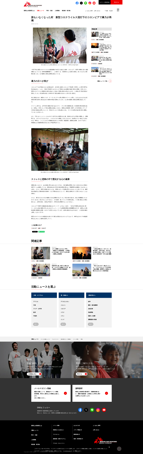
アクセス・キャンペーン (59, 443)
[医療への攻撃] (99, 316)
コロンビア (34, 228)
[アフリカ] (44, 301)
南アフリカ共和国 (95, 52)
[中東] (44, 305)
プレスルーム (56, 434)
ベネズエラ (94, 63)
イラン (93, 39)
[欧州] (44, 312)
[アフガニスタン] (71, 301)
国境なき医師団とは (29, 10)
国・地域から (64, 295)
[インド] (71, 319)
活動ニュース (34, 339)
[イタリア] (71, 308)
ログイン (104, 2)
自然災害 (100, 63)
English (111, 10)
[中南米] (44, 316)
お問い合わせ (97, 10)
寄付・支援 (49, 10)
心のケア (44, 228)
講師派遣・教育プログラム (59, 438)
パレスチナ (94, 76)
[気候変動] (99, 312)
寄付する (116, 2)
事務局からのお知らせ (58, 430)
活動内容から (91, 295)
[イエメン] (71, 305)
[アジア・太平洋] (44, 308)
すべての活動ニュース (45, 339)
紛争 (39, 228)
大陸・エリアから (38, 295)
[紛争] (99, 301)
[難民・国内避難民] (99, 305)
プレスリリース (55, 339)
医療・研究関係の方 (78, 438)
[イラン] (71, 316)
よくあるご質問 (89, 10)
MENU (118, 10)
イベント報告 (75, 339)
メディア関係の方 (78, 430)
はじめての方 (77, 425)
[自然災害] (99, 308)
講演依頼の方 (77, 434)
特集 (82, 339)
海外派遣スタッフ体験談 (66, 339)
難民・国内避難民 (100, 39)
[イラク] (71, 312)
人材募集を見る (32, 374)
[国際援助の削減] (99, 319)
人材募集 (57, 10)
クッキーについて (67, 451)
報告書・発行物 (66, 10)
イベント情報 (56, 425)
